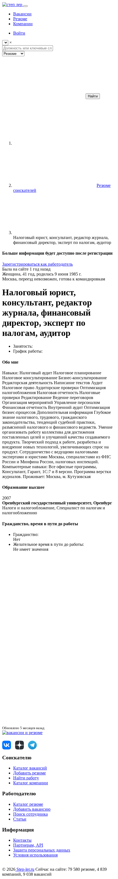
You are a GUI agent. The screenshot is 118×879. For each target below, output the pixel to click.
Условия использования (35, 855)
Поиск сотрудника (30, 814)
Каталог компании (30, 782)
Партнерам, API (28, 845)
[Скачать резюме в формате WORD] (43, 638)
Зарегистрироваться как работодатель (37, 264)
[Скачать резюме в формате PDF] (43, 680)
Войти (19, 33)
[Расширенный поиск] (43, 96)
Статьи (19, 819)
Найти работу (26, 778)
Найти (93, 96)
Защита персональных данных (41, 850)
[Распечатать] (43, 722)
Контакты (22, 840)
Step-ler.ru (24, 869)
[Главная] (54, 143)
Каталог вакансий (30, 768)
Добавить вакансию (31, 809)
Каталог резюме (28, 804)
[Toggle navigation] (25, 6)
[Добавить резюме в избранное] (43, 596)
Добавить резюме (29, 773)
